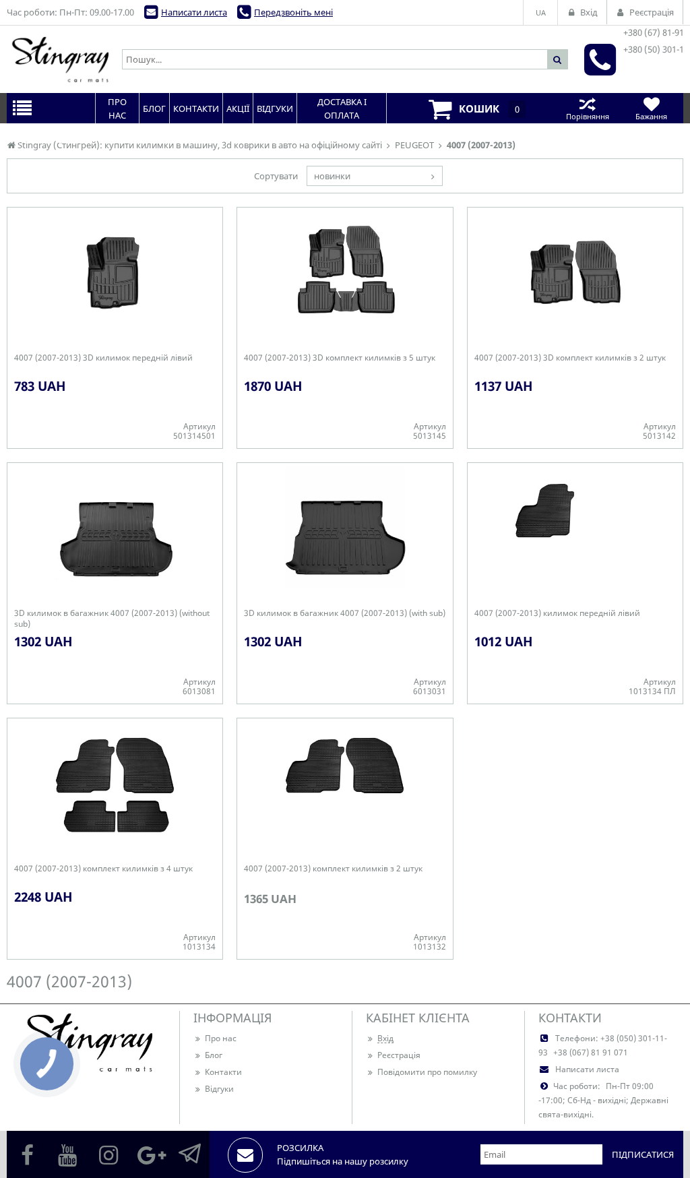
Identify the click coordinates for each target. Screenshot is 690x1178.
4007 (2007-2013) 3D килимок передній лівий (103, 357)
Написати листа (194, 12)
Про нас (221, 1038)
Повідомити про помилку (427, 1072)
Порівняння (587, 116)
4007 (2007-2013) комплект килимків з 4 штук (103, 868)
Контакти (223, 1072)
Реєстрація (398, 1055)
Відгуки (219, 1088)
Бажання (651, 116)
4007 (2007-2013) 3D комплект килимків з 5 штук (339, 357)
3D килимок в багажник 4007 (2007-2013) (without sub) (112, 618)
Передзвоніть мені (293, 12)
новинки (332, 176)
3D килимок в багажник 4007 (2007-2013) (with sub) (344, 613)
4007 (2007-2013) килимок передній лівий (557, 613)
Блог (213, 1055)
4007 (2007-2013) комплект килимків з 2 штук (333, 868)
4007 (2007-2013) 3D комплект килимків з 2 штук (570, 357)
